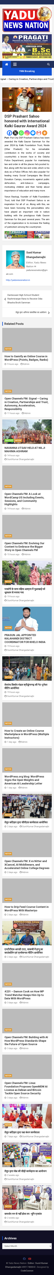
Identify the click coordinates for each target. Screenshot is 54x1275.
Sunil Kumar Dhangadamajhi (36, 255)
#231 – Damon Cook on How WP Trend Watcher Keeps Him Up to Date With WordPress (24, 995)
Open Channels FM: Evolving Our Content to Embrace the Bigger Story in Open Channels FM (24, 547)
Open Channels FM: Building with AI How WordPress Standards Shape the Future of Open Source (26, 1041)
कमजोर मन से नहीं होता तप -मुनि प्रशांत (23, 1213)
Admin (26, 364)
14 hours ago (13, 455)
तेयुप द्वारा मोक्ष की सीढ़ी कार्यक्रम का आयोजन (25, 1171)
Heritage (9, 440)
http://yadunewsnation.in (18, 280)
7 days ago (12, 1136)
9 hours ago (12, 364)
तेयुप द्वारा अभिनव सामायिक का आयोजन (31, 312)
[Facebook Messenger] (33, 133)
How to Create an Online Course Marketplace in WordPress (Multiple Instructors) (26, 734)
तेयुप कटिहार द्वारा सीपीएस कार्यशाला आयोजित (26, 822)
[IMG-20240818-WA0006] (27, 233)
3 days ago (12, 1002)
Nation (8, 349)
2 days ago (12, 826)
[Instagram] (27, 133)
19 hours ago (13, 596)
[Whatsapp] (21, 133)
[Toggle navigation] (15, 64)
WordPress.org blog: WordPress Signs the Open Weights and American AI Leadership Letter (24, 780)
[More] (44, 133)
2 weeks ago (13, 1175)
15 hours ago (13, 554)
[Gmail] (38, 133)
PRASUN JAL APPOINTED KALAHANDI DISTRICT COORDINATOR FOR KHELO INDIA (24, 639)
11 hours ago (13, 413)
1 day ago (11, 742)
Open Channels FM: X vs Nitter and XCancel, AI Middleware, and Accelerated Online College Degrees (26, 865)
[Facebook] (9, 133)
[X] (15, 133)
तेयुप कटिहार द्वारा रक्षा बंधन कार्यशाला (22, 1132)
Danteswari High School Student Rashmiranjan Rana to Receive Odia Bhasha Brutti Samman (25, 299)
